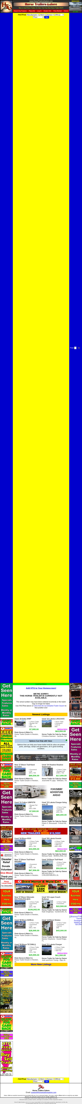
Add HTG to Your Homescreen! (41, 688)
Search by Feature (20, 11)
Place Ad (32, 11)
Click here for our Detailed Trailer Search (49, 706)
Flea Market (57, 11)
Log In (39, 11)
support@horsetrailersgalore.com (43, 1092)
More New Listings (41, 964)
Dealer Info (47, 11)
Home (66, 11)
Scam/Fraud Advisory (41, 684)
